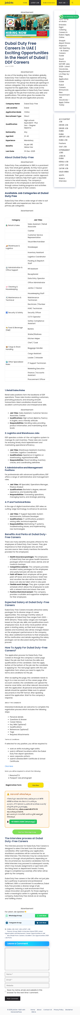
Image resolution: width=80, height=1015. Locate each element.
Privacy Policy (58, 1010)
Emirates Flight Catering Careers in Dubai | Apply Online (64, 31)
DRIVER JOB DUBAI (63, 129)
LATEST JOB (35, 3)
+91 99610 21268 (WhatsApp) (23, 822)
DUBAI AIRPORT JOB (64, 135)
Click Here (9, 766)
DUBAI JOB (10, 929)
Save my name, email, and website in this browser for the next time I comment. (24, 991)
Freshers (62, 143)
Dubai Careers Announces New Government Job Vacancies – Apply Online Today (64, 95)
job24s (9, 2)
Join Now (42, 916)
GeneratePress (16, 1012)
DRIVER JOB (63, 125)
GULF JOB (62, 3)
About (39, 1010)
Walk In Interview (49, 3)
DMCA (34, 1012)
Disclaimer (69, 1010)
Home (33, 1010)
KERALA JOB (63, 162)
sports (61, 175)
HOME (25, 3)
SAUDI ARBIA (64, 172)
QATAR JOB (63, 168)
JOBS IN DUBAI (62, 157)
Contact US (47, 1010)
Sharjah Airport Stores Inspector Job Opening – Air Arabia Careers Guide (64, 48)
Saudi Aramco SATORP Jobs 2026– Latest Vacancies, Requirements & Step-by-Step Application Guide (64, 70)
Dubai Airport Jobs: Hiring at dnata (64, 19)
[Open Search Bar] (72, 2)
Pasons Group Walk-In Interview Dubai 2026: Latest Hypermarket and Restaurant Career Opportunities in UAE (25, 932)
